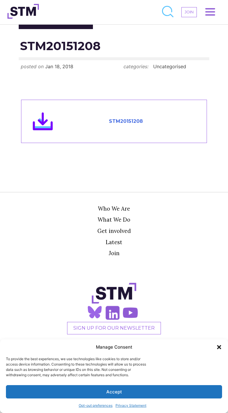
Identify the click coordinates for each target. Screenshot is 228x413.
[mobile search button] (168, 12)
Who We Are (114, 208)
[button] (219, 347)
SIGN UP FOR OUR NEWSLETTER (114, 328)
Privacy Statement (130, 405)
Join (114, 253)
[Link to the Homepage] (23, 12)
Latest (114, 242)
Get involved (114, 230)
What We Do (114, 219)
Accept (114, 392)
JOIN (189, 12)
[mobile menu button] (210, 12)
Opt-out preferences (96, 405)
